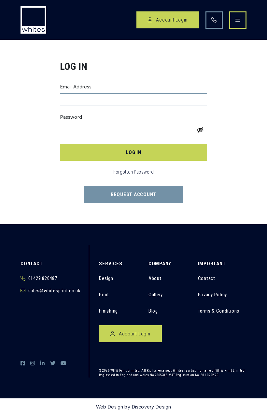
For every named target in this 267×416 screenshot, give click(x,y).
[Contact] (214, 20)
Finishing (108, 311)
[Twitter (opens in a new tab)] (52, 363)
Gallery (155, 295)
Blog (153, 311)
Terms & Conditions (219, 311)
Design (106, 278)
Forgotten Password (133, 172)
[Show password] (200, 129)
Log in (133, 152)
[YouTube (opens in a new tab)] (63, 363)
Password (71, 117)
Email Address (76, 87)
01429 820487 (42, 278)
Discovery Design (151, 407)
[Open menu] (237, 20)
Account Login (171, 20)
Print (104, 295)
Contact (206, 278)
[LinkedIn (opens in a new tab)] (42, 363)
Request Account (133, 194)
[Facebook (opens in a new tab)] (23, 363)
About (155, 278)
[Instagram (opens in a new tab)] (32, 363)
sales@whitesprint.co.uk (54, 291)
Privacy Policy (212, 295)
